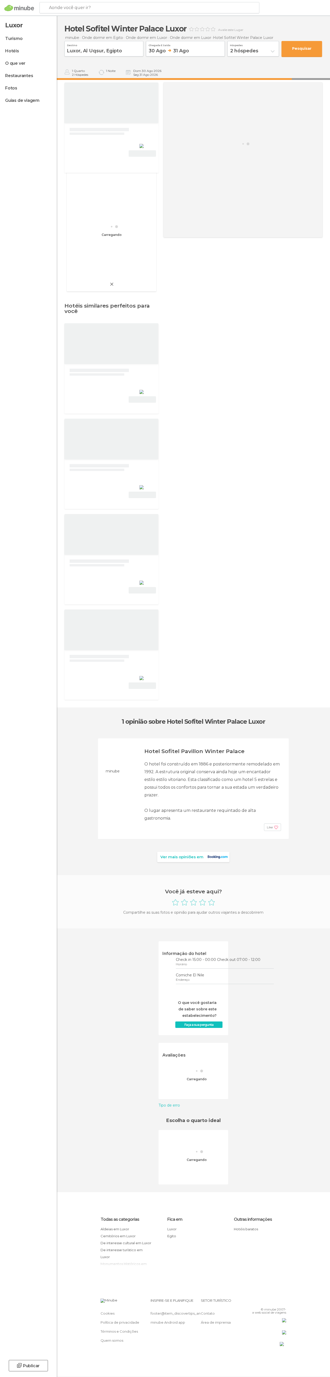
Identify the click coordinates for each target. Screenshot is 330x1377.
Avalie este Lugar (230, 29)
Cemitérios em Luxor (118, 1236)
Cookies (107, 1313)
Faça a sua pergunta (198, 1025)
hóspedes (236, 44)
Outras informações (253, 1219)
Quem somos (112, 1340)
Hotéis (12, 50)
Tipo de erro (169, 1105)
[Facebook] (263, 1302)
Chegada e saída (159, 44)
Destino (72, 44)
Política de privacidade (120, 1322)
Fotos (11, 88)
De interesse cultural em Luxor (126, 1243)
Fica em (174, 1219)
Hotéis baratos (246, 1229)
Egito (171, 1236)
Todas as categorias (120, 1219)
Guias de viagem (22, 100)
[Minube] (19, 8)
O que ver (15, 63)
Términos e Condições (119, 1331)
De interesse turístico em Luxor (122, 1253)
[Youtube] (283, 1302)
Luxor (172, 1229)
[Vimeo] (276, 1302)
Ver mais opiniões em (181, 856)
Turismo (14, 38)
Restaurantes (19, 75)
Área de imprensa (216, 1322)
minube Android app (168, 1322)
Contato (208, 1313)
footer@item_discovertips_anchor (179, 1313)
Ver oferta (142, 153)
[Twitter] (269, 1302)
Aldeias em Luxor (115, 1229)
